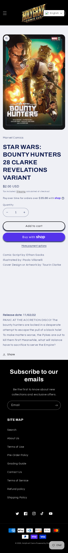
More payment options (34, 246)
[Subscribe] (56, 405)
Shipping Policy (17, 497)
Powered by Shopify (44, 543)
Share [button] (11, 354)
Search (12, 430)
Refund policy (16, 489)
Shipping (21, 191)
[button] (5, 13)
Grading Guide (16, 463)
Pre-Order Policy (17, 455)
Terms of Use (15, 447)
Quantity (8, 205)
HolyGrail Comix (29, 543)
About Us (13, 438)
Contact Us (14, 472)
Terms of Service (17, 480)
